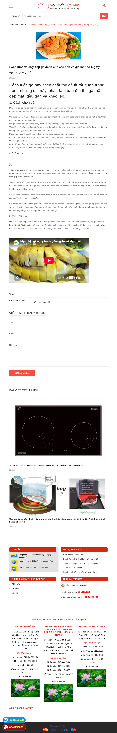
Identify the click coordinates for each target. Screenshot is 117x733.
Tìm (104, 16)
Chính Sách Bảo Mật (72, 568)
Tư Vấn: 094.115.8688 (60, 662)
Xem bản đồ (59, 682)
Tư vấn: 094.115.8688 (27, 661)
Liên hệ (15, 593)
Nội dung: (13, 345)
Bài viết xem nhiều (23, 390)
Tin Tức (15, 588)
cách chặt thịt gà (58, 85)
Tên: (11, 322)
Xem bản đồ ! (26, 677)
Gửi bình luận (22, 373)
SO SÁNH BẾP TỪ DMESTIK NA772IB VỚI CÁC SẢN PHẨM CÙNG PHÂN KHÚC (47, 465)
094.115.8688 (26, 665)
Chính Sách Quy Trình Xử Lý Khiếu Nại (80, 563)
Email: (12, 333)
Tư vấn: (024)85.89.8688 (26, 657)
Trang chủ (13, 24)
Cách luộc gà (17, 153)
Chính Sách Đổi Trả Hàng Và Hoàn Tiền (81, 559)
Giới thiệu (16, 584)
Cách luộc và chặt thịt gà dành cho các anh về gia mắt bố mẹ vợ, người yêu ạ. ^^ (55, 69)
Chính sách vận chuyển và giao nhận (80, 572)
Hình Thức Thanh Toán (73, 554)
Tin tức (23, 24)
